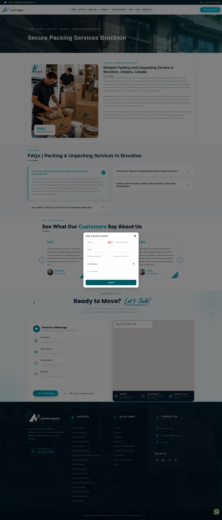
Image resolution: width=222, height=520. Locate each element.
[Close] (134, 236)
